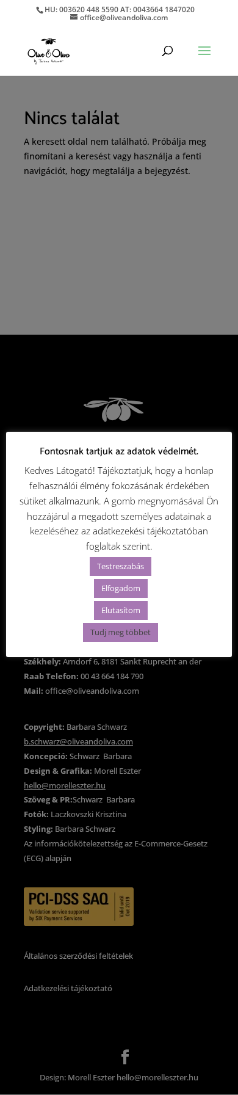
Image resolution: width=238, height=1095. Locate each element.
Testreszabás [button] (120, 566)
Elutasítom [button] (120, 610)
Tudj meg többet (120, 632)
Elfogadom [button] (120, 588)
